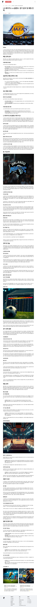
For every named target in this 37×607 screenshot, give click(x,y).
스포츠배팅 (6, 5)
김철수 (5, 13)
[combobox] (23, 1)
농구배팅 (9, 5)
